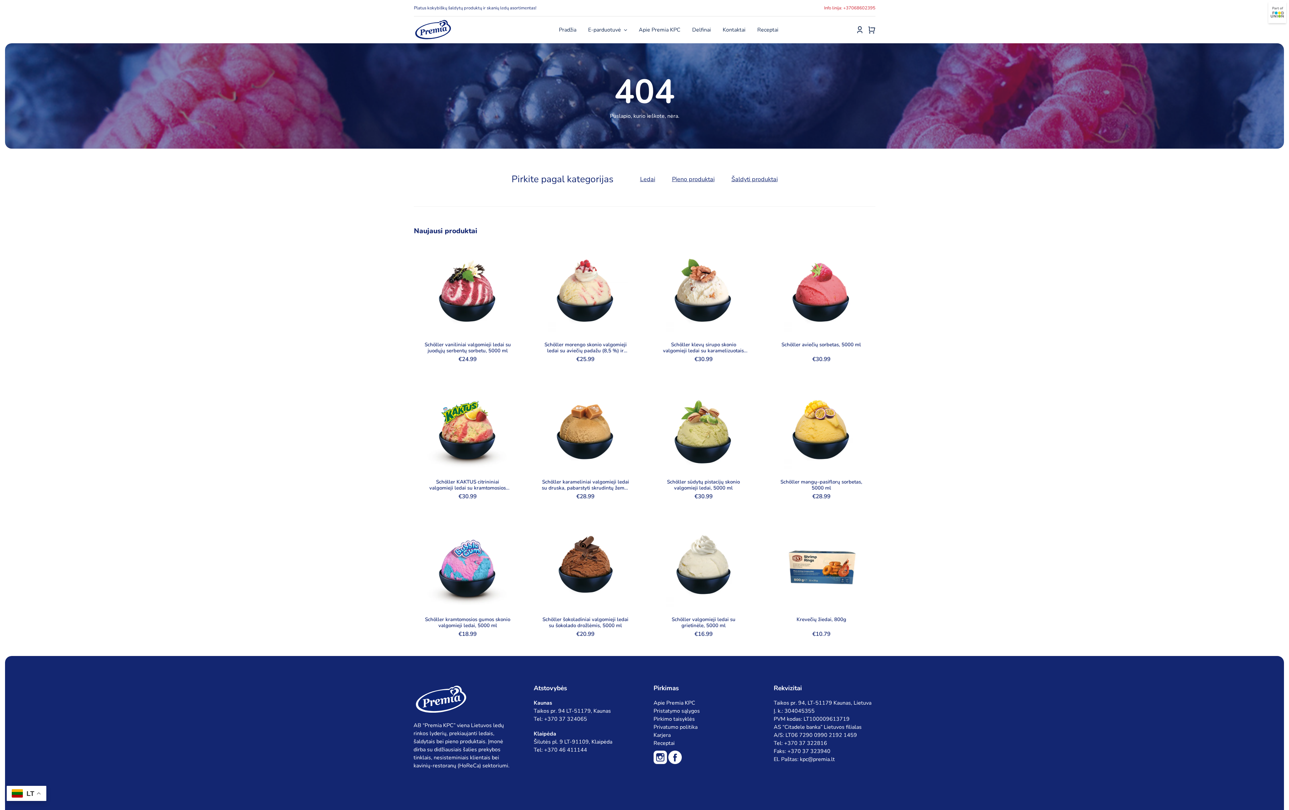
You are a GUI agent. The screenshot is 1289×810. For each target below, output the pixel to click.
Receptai (664, 743)
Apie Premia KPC (674, 703)
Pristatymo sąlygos (677, 711)
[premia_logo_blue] (433, 22)
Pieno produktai (693, 179)
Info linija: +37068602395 (849, 8)
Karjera (662, 735)
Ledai (647, 179)
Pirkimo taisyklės (674, 719)
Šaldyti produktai (754, 179)
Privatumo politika (676, 727)
